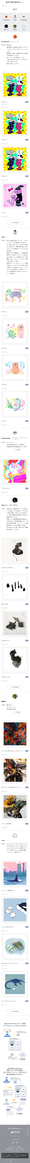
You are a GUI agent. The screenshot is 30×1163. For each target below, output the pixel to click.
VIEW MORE (15, 222)
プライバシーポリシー (15, 1151)
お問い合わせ (12, 1147)
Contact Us (14, 1136)
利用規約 (22, 1149)
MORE (18, 449)
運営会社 (19, 1147)
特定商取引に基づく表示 (12, 1149)
